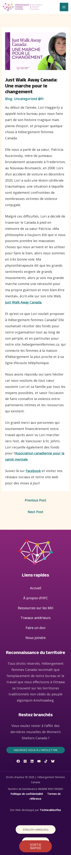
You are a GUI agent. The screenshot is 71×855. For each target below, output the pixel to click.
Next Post (35, 512)
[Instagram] (25, 761)
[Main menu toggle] (64, 7)
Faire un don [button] (35, 628)
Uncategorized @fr (29, 99)
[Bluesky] (52, 761)
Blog (8, 99)
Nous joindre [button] (35, 637)
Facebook (33, 471)
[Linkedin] (32, 761)
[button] (35, 750)
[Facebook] (18, 761)
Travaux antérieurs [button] (36, 618)
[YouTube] (39, 761)
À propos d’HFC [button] (35, 598)
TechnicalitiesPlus (50, 810)
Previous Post (35, 500)
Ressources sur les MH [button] (35, 608)
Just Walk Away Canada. (23, 302)
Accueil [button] (35, 588)
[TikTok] (46, 761)
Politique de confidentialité (27, 793)
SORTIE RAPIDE (35, 846)
